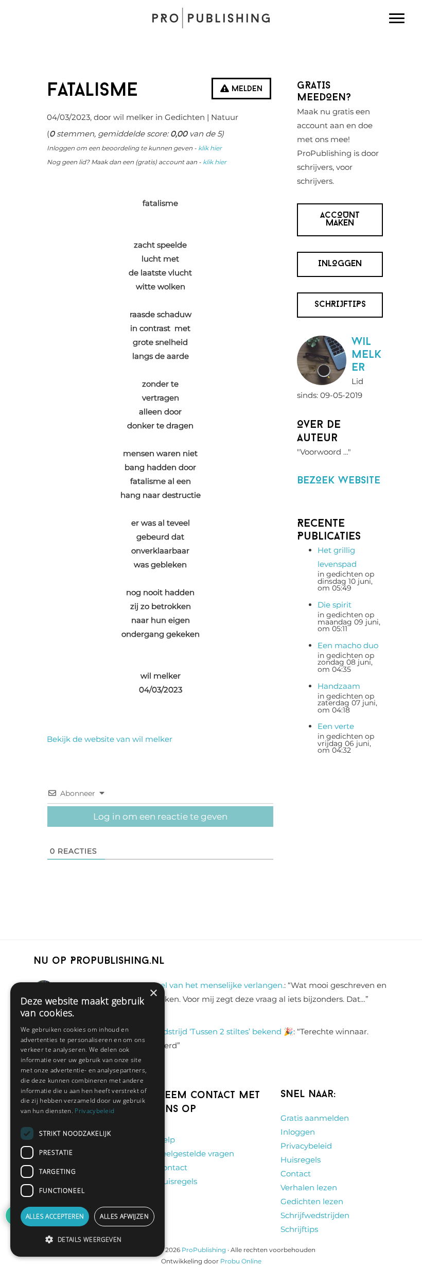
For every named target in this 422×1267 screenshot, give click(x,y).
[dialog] (87, 1119)
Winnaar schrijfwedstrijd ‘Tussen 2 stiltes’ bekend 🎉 (193, 1031)
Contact (172, 1167)
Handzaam (339, 686)
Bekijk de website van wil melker (109, 739)
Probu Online (240, 1261)
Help (166, 1139)
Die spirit (334, 605)
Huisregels (177, 1181)
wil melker (366, 355)
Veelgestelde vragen (195, 1153)
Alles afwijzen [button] (124, 1216)
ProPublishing (204, 1250)
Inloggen (297, 1132)
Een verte (336, 726)
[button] (87, 1239)
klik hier (210, 148)
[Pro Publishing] (211, 18)
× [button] (153, 993)
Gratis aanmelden (314, 1118)
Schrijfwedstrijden (314, 1215)
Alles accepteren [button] (55, 1216)
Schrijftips (299, 1229)
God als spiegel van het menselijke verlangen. (197, 985)
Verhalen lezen (308, 1187)
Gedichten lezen (311, 1201)
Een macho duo (348, 645)
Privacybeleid (306, 1146)
